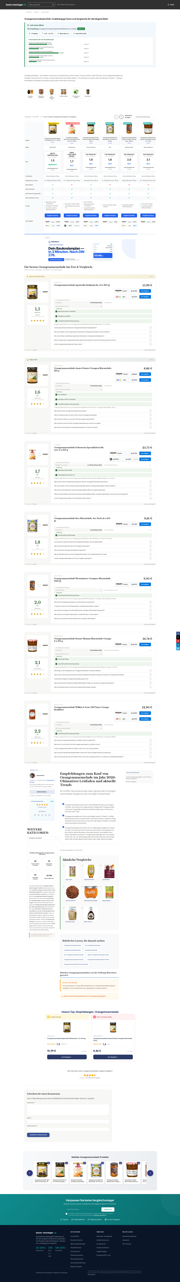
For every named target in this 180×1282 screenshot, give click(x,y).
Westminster (129, 147)
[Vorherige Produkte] (30, 1173)
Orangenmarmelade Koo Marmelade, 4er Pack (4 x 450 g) (110, 139)
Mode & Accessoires (77, 1255)
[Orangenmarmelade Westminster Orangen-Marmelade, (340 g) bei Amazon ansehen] (32, 585)
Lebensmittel (45, 12)
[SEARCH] (53, 5)
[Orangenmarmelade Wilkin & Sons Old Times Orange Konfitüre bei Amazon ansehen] (32, 714)
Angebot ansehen (52, 215)
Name (29, 1118)
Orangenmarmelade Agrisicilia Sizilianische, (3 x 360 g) (52, 139)
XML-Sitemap (127, 1244)
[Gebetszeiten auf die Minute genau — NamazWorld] (90, 251)
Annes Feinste (90, 147)
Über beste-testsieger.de (104, 1236)
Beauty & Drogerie (76, 1266)
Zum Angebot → (67, 1057)
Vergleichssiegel (101, 1251)
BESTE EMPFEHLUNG (54, 123)
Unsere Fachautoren (103, 1240)
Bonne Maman (148, 147)
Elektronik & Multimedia (78, 1244)
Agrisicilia (52, 147)
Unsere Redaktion (79, 1219)
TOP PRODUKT (91, 123)
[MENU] (171, 5)
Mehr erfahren (91, 1274)
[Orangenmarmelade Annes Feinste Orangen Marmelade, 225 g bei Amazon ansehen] (32, 375)
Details (52, 142)
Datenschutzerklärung (100, 1215)
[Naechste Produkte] (150, 1173)
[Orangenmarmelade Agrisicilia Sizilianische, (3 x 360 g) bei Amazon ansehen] (32, 292)
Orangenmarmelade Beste (72, 950)
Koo (110, 147)
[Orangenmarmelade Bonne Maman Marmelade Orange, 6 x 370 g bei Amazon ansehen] (32, 645)
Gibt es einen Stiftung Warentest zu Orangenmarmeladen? (84, 996)
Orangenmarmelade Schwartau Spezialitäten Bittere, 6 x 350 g (72, 139)
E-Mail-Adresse (32, 1126)
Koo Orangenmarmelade (92, 945)
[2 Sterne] (38, 815)
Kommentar (31, 1103)
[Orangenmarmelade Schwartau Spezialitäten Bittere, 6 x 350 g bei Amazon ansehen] (32, 454)
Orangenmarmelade (91, 950)
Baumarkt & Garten (77, 1240)
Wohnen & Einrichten (77, 1259)
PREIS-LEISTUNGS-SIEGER (72, 123)
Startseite (29, 12)
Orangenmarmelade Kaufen (72, 945)
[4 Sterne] (45, 815)
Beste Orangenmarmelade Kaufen (98, 955)
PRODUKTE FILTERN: (128, 116)
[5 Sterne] (49, 815)
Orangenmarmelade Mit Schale (73, 959)
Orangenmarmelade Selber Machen (98, 959)
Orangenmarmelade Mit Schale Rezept (76, 964)
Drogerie (36, 12)
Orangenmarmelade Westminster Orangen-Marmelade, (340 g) (129, 139)
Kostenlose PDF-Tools (104, 1255)
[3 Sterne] (42, 815)
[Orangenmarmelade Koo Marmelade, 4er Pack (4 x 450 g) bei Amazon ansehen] (32, 525)
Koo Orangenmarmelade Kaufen (74, 955)
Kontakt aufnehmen (103, 1247)
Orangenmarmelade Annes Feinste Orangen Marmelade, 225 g (90, 139)
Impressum (126, 1240)
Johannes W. (40, 775)
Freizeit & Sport (75, 1251)
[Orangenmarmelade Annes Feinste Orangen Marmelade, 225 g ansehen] (113, 1027)
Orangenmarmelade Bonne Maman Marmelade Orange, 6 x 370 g (148, 139)
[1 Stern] (35, 815)
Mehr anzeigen (41, 792)
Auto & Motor (75, 1236)
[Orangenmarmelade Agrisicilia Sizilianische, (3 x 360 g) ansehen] (67, 1027)
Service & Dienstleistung (78, 1263)
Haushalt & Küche (76, 1247)
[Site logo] (16, 5)
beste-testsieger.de (46, 1272)
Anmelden (108, 1209)
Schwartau (71, 147)
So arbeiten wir (101, 1244)
